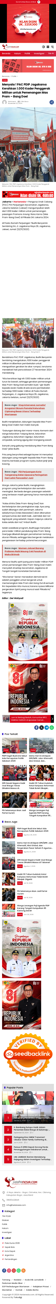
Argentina (9, 1255)
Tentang (6, 1279)
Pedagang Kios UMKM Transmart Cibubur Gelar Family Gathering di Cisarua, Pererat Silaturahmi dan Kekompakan (30, 1138)
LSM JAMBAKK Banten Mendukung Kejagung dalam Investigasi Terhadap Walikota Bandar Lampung (32, 1158)
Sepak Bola (10, 1247)
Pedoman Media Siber (12, 1283)
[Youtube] (14, 1270)
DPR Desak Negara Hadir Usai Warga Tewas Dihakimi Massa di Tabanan (13, 786)
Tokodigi (18, 1297)
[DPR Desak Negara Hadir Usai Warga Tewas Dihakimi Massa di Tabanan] (14, 773)
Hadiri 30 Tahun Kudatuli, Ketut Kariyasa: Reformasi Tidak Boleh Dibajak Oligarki (41, 786)
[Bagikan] (51, 102)
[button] (43, 46)
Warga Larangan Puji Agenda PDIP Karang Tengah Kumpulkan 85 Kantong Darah (39, 813)
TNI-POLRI (6, 1216)
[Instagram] (9, 1270)
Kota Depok (10, 1251)
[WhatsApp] (51, 727)
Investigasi (7, 1232)
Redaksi (17, 1279)
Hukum (5, 1228)
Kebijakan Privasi (41, 1286)
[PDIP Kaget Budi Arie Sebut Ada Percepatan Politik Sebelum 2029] (14, 745)
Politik (5, 80)
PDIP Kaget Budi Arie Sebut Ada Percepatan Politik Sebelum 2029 (14, 758)
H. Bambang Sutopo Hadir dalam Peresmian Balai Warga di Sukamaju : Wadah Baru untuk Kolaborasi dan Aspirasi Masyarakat (31, 1128)
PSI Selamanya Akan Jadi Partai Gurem (14, 811)
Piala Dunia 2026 (12, 1243)
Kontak (19, 1290)
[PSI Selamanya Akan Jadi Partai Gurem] (14, 800)
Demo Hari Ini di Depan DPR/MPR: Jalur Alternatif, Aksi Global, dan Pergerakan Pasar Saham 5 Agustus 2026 (41, 758)
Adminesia (12, 101)
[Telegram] (46, 727)
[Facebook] (36, 727)
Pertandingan (11, 1259)
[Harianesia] (10, 46)
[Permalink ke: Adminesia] (5, 102)
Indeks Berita (32, 1290)
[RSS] (23, 1270)
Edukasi (5, 1220)
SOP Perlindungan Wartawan (15, 1286)
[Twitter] (41, 727)
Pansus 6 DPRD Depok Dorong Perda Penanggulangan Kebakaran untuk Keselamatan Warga (31, 1148)
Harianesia (20, 201)
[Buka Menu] (47, 46)
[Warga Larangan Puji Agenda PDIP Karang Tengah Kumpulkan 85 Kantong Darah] (41, 800)
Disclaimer (7, 1290)
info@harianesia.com (16, 1205)
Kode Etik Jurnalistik (34, 1279)
